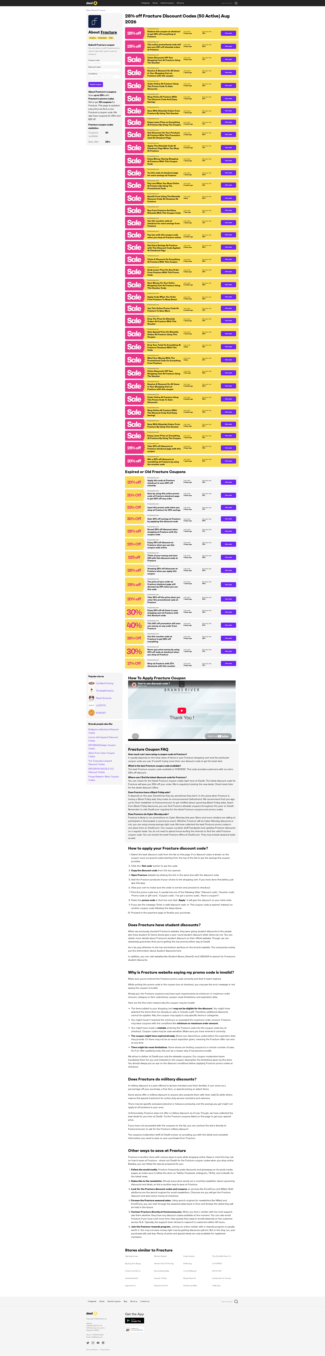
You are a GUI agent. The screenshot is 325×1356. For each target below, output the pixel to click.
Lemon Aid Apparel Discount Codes (103, 739)
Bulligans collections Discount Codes (103, 731)
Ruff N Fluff (216, 1271)
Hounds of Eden (160, 1278)
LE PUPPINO (217, 1263)
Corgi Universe (188, 1256)
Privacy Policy (105, 1350)
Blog (125, 1301)
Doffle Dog (187, 1263)
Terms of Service (92, 1350)
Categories (145, 3)
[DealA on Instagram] (92, 1343)
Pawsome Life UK (161, 1285)
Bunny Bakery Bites (161, 1271)
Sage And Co (130, 1285)
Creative (92, 38)
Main (88, 10)
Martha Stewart (160, 1256)
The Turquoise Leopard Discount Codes (100, 762)
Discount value (94, 67)
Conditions (92, 74)
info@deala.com (97, 1337)
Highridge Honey (131, 1256)
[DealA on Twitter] (87, 1343)
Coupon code (94, 60)
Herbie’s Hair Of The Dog (164, 1263)
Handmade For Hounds (221, 1278)
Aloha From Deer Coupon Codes (101, 755)
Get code (228, 33)
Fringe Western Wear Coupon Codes (103, 778)
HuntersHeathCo (131, 1278)
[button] (171, 33)
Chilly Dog (216, 1285)
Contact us (144, 1301)
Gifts (111, 38)
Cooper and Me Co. (133, 1271)
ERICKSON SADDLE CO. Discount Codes (101, 770)
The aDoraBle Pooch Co (221, 1256)
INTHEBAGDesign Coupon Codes (102, 747)
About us (180, 3)
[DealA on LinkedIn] (103, 1343)
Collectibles (102, 38)
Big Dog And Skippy (133, 1263)
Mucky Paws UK (189, 1278)
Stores (155, 3)
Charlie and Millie (190, 1285)
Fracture (109, 32)
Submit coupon (95, 84)
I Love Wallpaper (190, 1271)
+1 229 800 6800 (97, 1335)
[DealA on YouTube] (98, 1343)
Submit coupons (167, 3)
